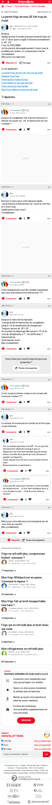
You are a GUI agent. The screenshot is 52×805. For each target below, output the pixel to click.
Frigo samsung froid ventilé (14, 86)
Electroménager (38, 6)
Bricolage (7, 749)
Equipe (23, 765)
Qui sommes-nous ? (12, 765)
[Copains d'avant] (13, 796)
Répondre (15, 540)
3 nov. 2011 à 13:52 (17, 442)
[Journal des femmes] (13, 785)
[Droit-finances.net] (38, 790)
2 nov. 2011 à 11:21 (17, 315)
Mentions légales (11, 773)
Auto (5, 745)
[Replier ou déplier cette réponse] (49, 104)
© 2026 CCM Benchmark (39, 773)
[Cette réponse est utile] (20, 129)
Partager (26, 63)
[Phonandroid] (38, 802)
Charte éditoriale (33, 765)
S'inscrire (26, 720)
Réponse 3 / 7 (7, 276)
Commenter (11, 130)
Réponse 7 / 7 (7, 507)
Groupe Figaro (23, 773)
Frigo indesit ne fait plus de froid (16, 83)
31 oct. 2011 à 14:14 (17, 113)
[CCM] (38, 785)
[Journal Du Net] (13, 790)
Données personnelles (12, 770)
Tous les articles (22, 768)
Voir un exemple (42, 740)
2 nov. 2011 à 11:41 (17, 388)
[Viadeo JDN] (38, 796)
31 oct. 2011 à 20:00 (17, 196)
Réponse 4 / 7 (7, 306)
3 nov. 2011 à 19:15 (24, 29)
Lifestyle (7, 741)
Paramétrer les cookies (30, 770)
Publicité (44, 765)
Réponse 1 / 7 (7, 104)
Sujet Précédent (11, 12)
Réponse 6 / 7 (7, 409)
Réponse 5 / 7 (7, 379)
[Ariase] (13, 801)
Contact (11, 768)
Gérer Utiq (44, 770)
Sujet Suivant (42, 12)
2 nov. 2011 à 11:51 (17, 418)
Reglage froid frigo (10, 76)
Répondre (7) (11, 63)
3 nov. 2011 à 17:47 (17, 481)
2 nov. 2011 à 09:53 (17, 285)
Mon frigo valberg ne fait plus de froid (19, 89)
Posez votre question (27, 368)
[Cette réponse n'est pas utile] (28, 129)
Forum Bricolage (22, 6)
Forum (9, 6)
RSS (31, 768)
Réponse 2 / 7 (7, 187)
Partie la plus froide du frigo (14, 79)
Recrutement (39, 768)
